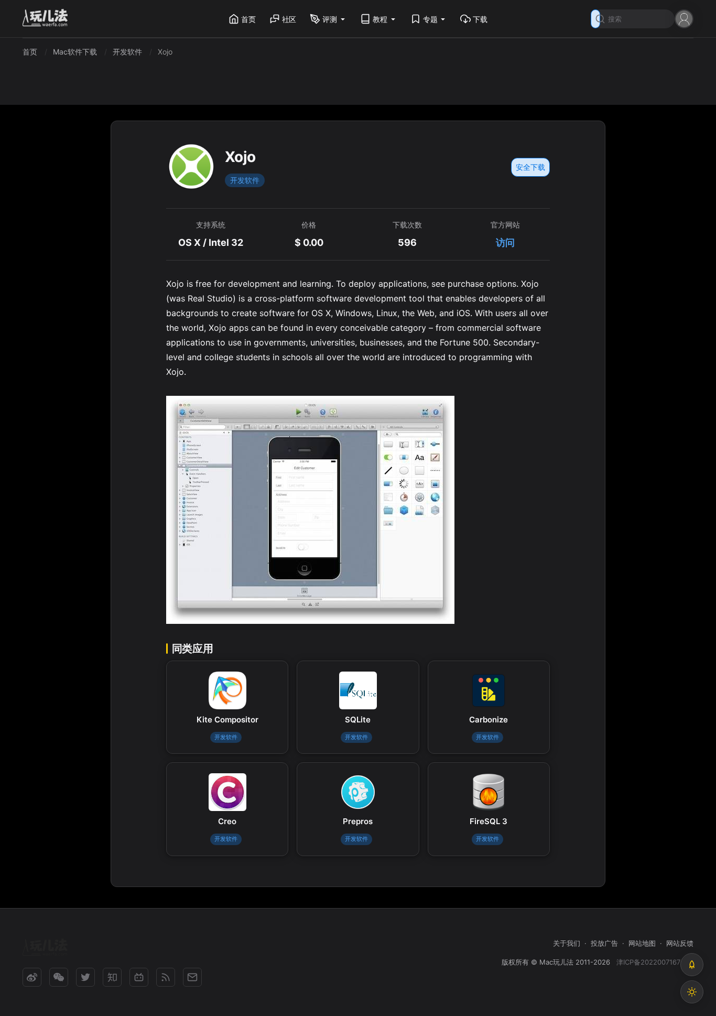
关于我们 (566, 943)
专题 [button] (430, 19)
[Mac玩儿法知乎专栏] (112, 977)
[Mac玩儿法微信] (58, 977)
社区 (289, 19)
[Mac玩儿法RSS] (165, 977)
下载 (480, 19)
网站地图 (642, 943)
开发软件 (244, 180)
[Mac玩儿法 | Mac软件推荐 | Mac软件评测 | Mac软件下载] (48, 19)
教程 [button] (380, 19)
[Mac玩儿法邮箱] (192, 977)
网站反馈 (679, 943)
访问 (505, 242)
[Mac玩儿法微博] (32, 977)
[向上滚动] (691, 964)
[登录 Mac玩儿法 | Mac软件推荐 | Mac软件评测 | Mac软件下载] (684, 18)
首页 (248, 19)
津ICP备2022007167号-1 (654, 962)
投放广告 (604, 943)
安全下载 (530, 167)
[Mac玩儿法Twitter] (85, 977)
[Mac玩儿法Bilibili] (138, 977)
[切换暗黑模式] (691, 991)
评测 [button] (329, 19)
